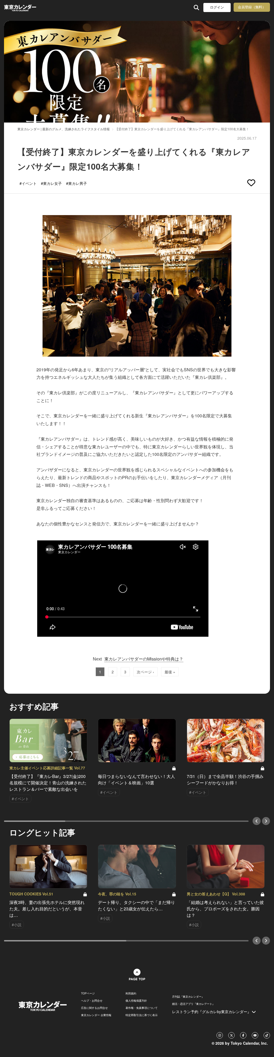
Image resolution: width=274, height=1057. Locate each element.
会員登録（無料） (252, 7)
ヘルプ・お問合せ (91, 1000)
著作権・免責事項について (141, 1007)
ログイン (217, 7)
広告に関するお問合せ (94, 1007)
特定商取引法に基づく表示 (141, 1015)
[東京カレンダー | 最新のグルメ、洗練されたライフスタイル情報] (27, 7)
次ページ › (145, 671)
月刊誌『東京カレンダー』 (188, 996)
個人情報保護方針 (136, 1000)
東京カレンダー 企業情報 (96, 1015)
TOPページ (88, 993)
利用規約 (130, 993)
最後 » (170, 671)
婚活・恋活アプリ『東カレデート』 (193, 1003)
